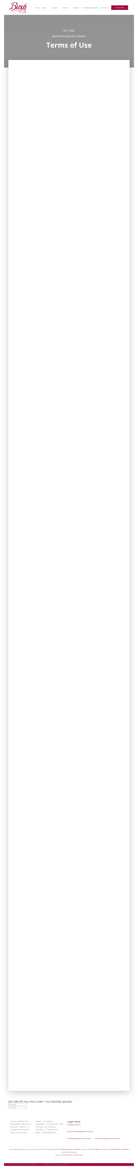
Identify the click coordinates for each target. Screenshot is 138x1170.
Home (37, 8)
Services (66, 8)
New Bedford (115, 1149)
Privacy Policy (66, 1155)
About (45, 8)
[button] (119, 7)
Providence (125, 1149)
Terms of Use (78, 1155)
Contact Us (104, 8)
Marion (97, 1149)
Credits (40, 1164)
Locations (55, 8)
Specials (76, 8)
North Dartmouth (67, 1149)
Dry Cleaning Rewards (89, 8)
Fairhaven (76, 1149)
